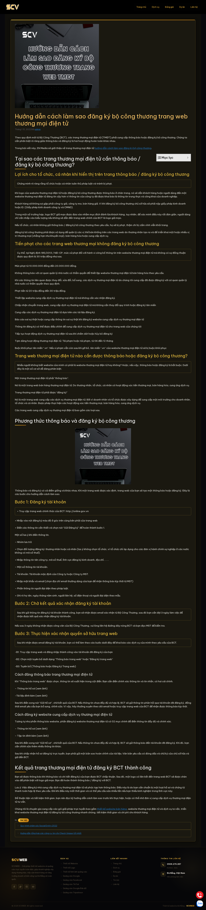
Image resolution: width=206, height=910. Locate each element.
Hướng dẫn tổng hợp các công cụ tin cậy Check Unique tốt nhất (50, 833)
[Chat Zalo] (199, 903)
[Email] (33, 886)
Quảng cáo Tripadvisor (73, 892)
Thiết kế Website (70, 863)
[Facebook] (14, 886)
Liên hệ (194, 7)
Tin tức (116, 880)
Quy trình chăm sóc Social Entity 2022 (38, 825)
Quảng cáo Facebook (72, 880)
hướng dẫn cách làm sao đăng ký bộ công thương (123, 148)
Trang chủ (141, 7)
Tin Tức (23, 820)
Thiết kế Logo (69, 868)
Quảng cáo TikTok (71, 884)
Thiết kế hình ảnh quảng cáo (75, 872)
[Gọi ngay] (200, 895)
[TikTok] (20, 886)
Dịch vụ (155, 7)
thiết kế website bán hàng (112, 808)
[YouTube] (26, 886)
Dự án (182, 7)
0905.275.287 (174, 864)
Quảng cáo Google (71, 876)
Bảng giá (169, 7)
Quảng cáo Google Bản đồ (74, 888)
